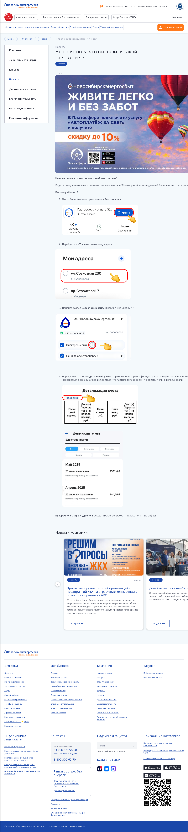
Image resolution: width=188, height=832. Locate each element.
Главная (11, 39)
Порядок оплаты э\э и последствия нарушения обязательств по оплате (20, 766)
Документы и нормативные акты (65, 682)
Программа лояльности (14, 717)
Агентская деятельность (61, 708)
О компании (27, 39)
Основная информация (14, 747)
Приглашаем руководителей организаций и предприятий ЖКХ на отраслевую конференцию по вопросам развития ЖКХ (102, 591)
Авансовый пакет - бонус (16, 721)
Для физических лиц (26, 17)
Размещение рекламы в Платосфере (159, 758)
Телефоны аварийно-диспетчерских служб (69, 799)
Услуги (96, 27)
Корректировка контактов (37, 27)
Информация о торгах (153, 673)
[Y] (134, 746)
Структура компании (106, 682)
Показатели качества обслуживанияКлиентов (113, 718)
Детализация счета (14, 27)
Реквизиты (55, 804)
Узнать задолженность (14, 682)
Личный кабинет (11, 695)
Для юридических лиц (96, 17)
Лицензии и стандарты (23, 60)
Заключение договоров (14, 686)
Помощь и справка (12, 726)
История (101, 677)
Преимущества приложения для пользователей (157, 744)
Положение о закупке (152, 677)
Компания (177, 17)
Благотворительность (22, 98)
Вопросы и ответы (12, 708)
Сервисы (54, 673)
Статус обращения (60, 27)
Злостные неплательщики (62, 704)
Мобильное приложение (15, 699)
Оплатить (8, 673)
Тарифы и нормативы (80, 27)
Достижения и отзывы (22, 89)
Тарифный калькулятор (111, 27)
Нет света (8, 17)
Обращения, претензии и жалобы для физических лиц (68, 814)
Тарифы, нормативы (13, 704)
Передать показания (13, 677)
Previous (57, 584)
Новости (44, 39)
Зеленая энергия (58, 713)
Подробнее (77, 623)
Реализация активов (21, 108)
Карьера (14, 69)
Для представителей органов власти (60, 17)
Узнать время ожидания (66, 753)
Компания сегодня (105, 673)
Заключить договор (59, 677)
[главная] (21, 653)
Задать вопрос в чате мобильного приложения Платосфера (66, 784)
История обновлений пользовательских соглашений (22, 772)
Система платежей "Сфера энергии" (66, 699)
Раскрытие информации (23, 118)
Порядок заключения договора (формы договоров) (21, 752)
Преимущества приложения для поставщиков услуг (163, 751)
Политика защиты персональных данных (67, 826)
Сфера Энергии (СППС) (124, 17)
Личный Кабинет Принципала (64, 686)
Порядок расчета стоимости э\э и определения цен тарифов (18, 759)
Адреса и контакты (12, 713)
